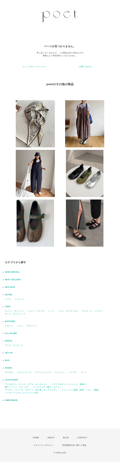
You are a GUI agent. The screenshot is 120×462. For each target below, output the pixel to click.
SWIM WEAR (11, 400)
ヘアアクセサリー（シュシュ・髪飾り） (69, 384)
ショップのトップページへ (34, 67)
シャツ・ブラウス (36, 311)
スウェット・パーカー (92, 311)
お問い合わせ (85, 67)
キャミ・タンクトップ (15, 314)
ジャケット (20, 299)
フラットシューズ (43, 372)
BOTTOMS (10, 321)
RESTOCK (10, 287)
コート (8, 299)
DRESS (8, 341)
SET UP (9, 353)
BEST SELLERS (13, 280)
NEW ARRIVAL (12, 272)
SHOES (8, 368)
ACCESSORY (11, 380)
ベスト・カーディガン (68, 311)
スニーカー (60, 372)
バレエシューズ (24, 372)
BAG (7, 360)
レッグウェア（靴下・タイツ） (47, 387)
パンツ (20, 326)
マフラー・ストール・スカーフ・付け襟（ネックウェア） (31, 390)
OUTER (8, 295)
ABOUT (51, 438)
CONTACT (82, 438)
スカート (9, 326)
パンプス (73, 372)
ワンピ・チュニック (14, 345)
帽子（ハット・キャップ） (17, 387)
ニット (51, 311)
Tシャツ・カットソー (15, 311)
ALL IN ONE (11, 333)
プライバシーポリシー (43, 445)
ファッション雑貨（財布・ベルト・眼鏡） (81, 390)
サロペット (32, 326)
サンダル (9, 372)
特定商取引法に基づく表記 (74, 445)
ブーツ (84, 372)
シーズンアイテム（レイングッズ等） (22, 393)
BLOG (66, 438)
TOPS (8, 307)
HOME (36, 438)
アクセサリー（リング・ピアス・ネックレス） (26, 384)
